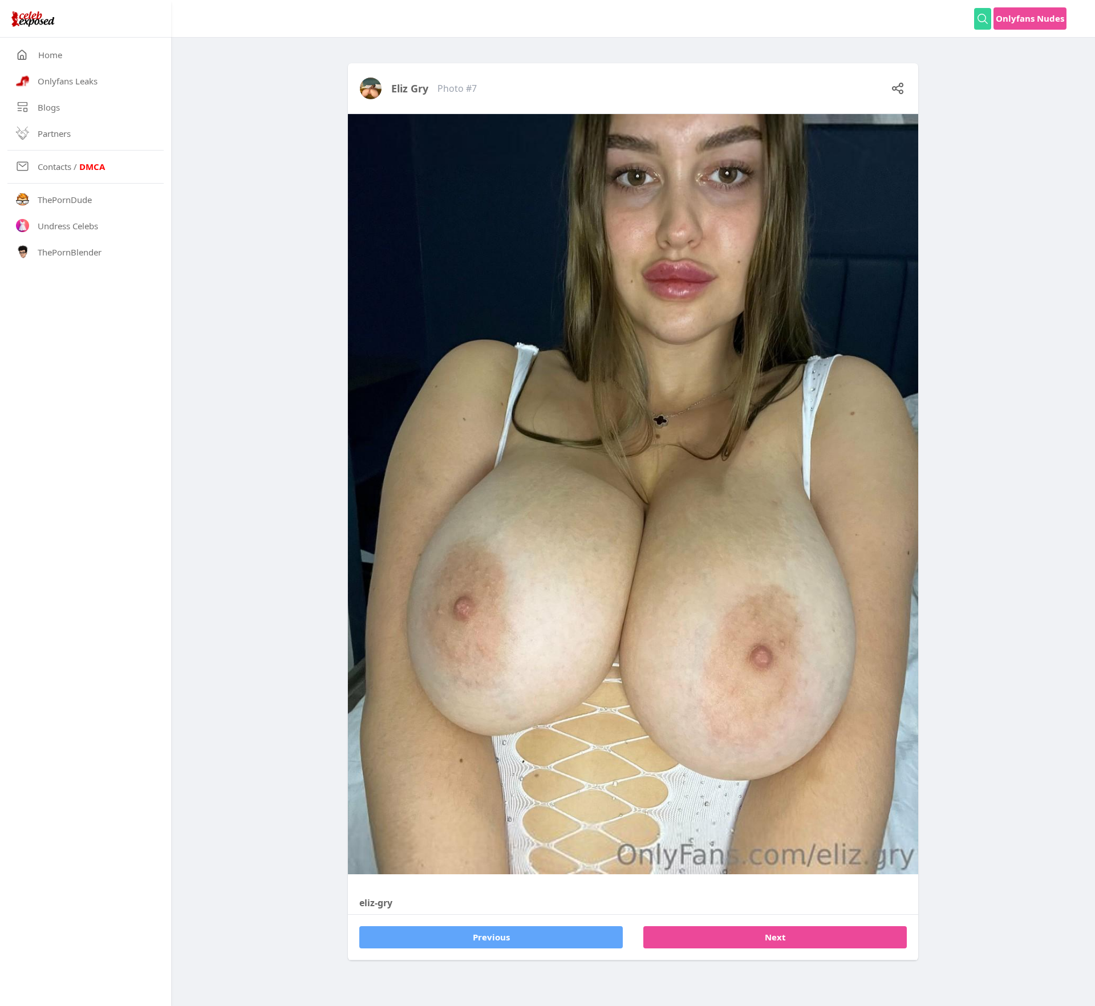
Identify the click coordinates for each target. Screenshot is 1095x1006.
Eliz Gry (409, 88)
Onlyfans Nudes (1030, 18)
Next (775, 937)
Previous (491, 937)
